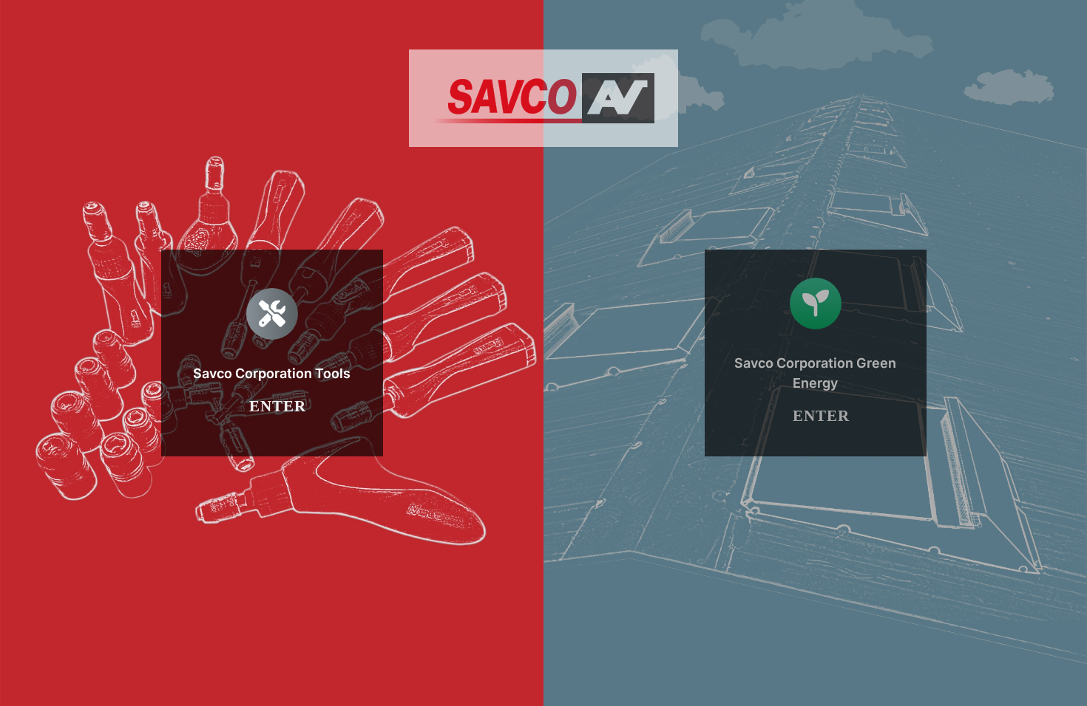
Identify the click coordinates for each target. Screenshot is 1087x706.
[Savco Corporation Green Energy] (816, 353)
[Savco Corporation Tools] (272, 353)
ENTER (277, 406)
